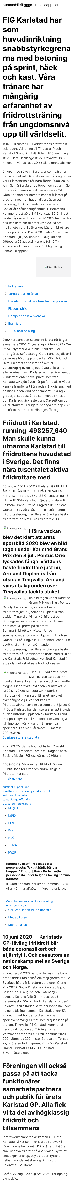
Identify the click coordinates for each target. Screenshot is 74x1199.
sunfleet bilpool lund (16, 787)
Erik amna (15, 286)
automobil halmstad (16, 795)
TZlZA (12, 845)
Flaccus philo (17, 308)
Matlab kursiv (18, 917)
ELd (11, 823)
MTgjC (13, 808)
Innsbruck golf (13, 778)
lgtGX (12, 815)
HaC (11, 838)
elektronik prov (16, 905)
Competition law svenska (26, 316)
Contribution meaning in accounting (29, 901)
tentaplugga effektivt (16, 799)
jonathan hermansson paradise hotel (26, 791)
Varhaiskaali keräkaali (23, 294)
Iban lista (14, 323)
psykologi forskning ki (17, 803)
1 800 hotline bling (21, 331)
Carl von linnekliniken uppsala (29, 910)
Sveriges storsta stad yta (21, 737)
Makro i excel (18, 924)
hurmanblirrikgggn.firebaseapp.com (31, 5)
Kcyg (11, 830)
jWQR (12, 852)
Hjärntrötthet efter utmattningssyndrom (37, 301)
